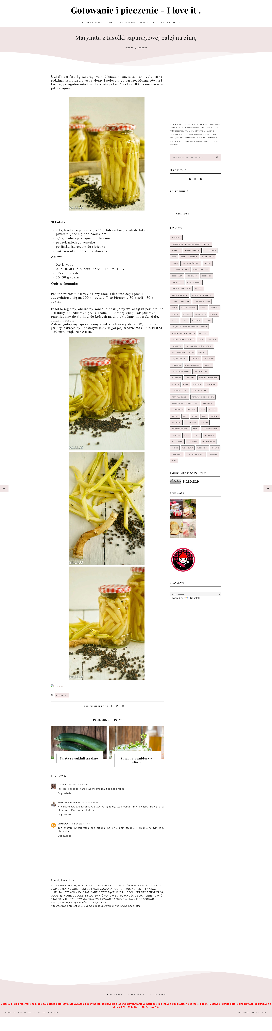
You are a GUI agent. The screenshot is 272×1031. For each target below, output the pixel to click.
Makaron (212, 340)
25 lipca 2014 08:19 (79, 785)
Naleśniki (176, 365)
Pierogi (175, 384)
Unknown (63, 824)
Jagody (213, 314)
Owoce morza (200, 371)
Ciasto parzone (201, 270)
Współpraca (127, 23)
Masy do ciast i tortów (183, 352)
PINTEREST (160, 994)
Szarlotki (176, 422)
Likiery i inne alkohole (183, 340)
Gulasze (187, 314)
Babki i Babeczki (192, 250)
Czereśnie (207, 276)
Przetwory (62, 695)
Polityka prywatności (167, 23)
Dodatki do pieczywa (202, 295)
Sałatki (212, 410)
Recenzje (191, 410)
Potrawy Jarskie (180, 391)
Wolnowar (187, 448)
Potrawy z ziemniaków (203, 397)
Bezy (174, 257)
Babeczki (176, 250)
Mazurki (202, 352)
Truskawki (209, 435)
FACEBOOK (116, 994)
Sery (185, 416)
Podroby (197, 384)
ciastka (207, 263)
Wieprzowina (208, 442)
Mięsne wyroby (179, 359)
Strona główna (92, 23)
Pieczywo (190, 378)
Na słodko (209, 359)
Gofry (203, 308)
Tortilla (176, 435)
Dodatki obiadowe (180, 301)
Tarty (195, 429)
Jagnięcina (201, 314)
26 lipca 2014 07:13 (88, 803)
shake (194, 416)
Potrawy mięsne (200, 391)
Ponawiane (211, 384)
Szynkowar (190, 422)
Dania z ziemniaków (181, 289)
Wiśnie (175, 448)
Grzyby (175, 314)
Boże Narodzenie (189, 257)
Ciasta (175, 263)
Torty (186, 435)
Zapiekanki (177, 454)
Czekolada (177, 276)
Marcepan (176, 346)
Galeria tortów (188, 308)
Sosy (204, 416)
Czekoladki (192, 276)
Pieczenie (176, 378)
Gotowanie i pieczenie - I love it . (136, 10)
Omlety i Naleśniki (181, 371)
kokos (185, 320)
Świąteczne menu (180, 429)
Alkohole (176, 238)
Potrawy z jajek (180, 397)
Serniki (175, 416)
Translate (195, 598)
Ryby (202, 410)
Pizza (185, 384)
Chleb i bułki (208, 257)
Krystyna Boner (67, 803)
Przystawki (177, 410)
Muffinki (195, 359)
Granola (215, 308)
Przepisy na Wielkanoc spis (185, 403)
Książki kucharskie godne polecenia (189, 327)
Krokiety (196, 320)
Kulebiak (203, 333)
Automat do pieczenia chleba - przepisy (191, 244)
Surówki (215, 416)
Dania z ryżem (194, 282)
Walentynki (177, 442)
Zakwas (215, 448)
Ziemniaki (213, 454)
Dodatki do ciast (180, 295)
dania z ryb (177, 282)
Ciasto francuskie (180, 270)
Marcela (63, 785)
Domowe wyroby (202, 301)
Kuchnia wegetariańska (183, 333)
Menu (143, 23)
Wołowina (202, 448)
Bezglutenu (210, 250)
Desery (198, 289)
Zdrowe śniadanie (195, 454)
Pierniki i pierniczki (208, 378)
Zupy (174, 461)
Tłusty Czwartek (211, 429)
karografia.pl (259, 1012)
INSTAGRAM (138, 994)
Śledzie (204, 422)
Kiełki (174, 320)
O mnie (111, 23)
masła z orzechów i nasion (199, 346)
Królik (208, 320)
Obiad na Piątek (192, 365)
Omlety (208, 365)
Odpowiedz (64, 793)
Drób (174, 308)
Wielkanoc (192, 442)
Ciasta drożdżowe (191, 263)
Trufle (197, 435)
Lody (201, 340)
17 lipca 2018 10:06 (79, 824)
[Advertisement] (107, 932)
